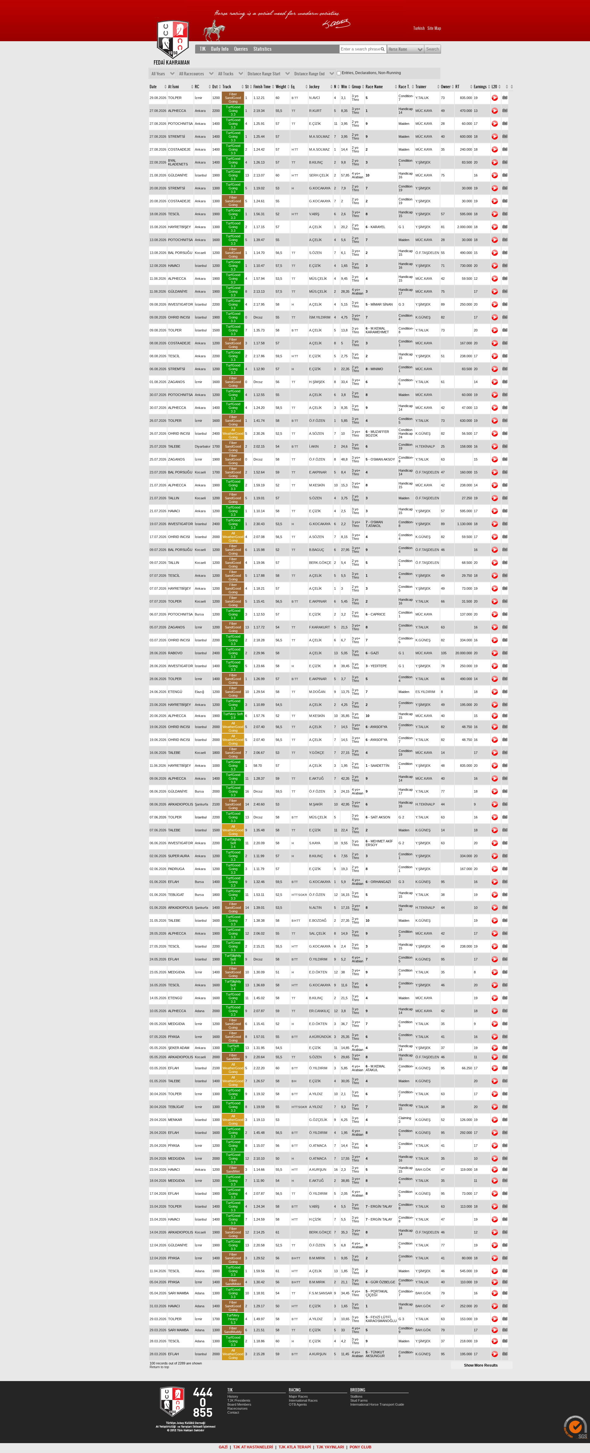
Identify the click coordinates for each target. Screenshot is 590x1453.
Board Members (239, 1404)
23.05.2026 (158, 972)
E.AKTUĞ (316, 778)
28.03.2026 (158, 1341)
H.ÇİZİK (315, 1219)
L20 (494, 86)
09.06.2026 (158, 778)
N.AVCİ (314, 98)
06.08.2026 (158, 369)
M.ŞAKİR (316, 804)
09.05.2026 (158, 1024)
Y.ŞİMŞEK (423, 162)
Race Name (374, 86)
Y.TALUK (422, 98)
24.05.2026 (158, 959)
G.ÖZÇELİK (318, 1120)
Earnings (480, 86)
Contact (233, 1412)
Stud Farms (359, 1400)
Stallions (356, 1396)
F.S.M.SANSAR (320, 1293)
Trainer (420, 86)
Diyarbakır (202, 446)
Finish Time (262, 86)
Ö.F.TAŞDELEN (427, 253)
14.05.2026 (158, 998)
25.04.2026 (158, 1145)
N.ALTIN (315, 907)
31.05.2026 (158, 920)
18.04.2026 (158, 1180)
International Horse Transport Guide (377, 1404)
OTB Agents (298, 1404)
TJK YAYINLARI (330, 1447)
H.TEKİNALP (425, 446)
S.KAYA (314, 843)
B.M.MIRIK (317, 1258)
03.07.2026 (158, 640)
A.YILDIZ (316, 1094)
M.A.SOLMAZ (319, 136)
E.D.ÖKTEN (318, 972)
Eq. (293, 86)
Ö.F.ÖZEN (317, 420)
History (232, 1396)
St (247, 86)
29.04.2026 (158, 1120)
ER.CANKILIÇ (319, 1011)
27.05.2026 (158, 946)
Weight (281, 86)
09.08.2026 (158, 304)
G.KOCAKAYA (319, 188)
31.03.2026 (158, 1306)
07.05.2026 (158, 1037)
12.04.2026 (158, 1245)
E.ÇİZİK (315, 123)
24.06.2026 (158, 692)
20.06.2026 (158, 716)
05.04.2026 (158, 1282)
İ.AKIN (314, 446)
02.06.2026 (158, 856)
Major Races (298, 1396)
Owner (445, 86)
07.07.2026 (158, 575)
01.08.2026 (158, 382)
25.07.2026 (158, 446)
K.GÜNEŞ (423, 317)
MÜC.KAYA (423, 111)
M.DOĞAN (317, 692)
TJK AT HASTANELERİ (253, 1447)
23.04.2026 (158, 1169)
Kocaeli (200, 253)
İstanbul (200, 175)
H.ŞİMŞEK (317, 382)
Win (344, 86)
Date (153, 86)
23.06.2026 (158, 705)
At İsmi (173, 86)
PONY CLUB (361, 1447)
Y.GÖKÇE (316, 752)
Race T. (404, 86)
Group (356, 86)
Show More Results (481, 1365)
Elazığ (199, 692)
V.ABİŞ (314, 214)
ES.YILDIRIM (425, 692)
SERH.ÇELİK (319, 175)
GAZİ (223, 1447)
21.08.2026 (158, 175)
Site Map (434, 28)
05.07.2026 (158, 627)
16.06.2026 (158, 752)
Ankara (200, 111)
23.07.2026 (158, 472)
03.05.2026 (158, 1068)
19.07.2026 (158, 524)
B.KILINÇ (316, 162)
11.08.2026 (158, 278)
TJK (203, 49)
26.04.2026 (158, 1132)
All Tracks (226, 74)
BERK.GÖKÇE (320, 562)
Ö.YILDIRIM (318, 959)
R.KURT (315, 111)
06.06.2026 (158, 843)
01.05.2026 (158, 1081)
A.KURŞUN (317, 1169)
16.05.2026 (158, 985)
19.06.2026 (158, 727)
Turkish (419, 28)
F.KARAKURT (319, 627)
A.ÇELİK (315, 227)
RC (197, 86)
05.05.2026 (158, 1048)
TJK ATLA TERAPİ (295, 1447)
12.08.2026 (158, 265)
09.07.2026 (158, 550)
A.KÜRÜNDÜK (320, 1037)
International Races (303, 1400)
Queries (241, 49)
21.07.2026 (158, 485)
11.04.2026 (158, 1271)
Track (226, 86)
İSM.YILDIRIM (319, 317)
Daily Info (220, 49)
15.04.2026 (158, 1206)
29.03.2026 (158, 1319)
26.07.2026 (158, 420)
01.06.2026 (158, 882)
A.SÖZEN (316, 433)
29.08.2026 (158, 98)
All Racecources (191, 74)
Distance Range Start (264, 74)
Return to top (159, 1367)
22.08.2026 (158, 162)
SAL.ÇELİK (317, 933)
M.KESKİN (317, 485)
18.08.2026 (158, 214)
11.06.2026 (158, 765)
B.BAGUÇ (316, 550)
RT (457, 86)
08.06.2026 (158, 791)
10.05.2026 (158, 1011)
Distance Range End (309, 74)
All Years (158, 74)
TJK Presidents (238, 1400)
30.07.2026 (158, 395)
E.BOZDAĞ (318, 920)
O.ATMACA (317, 1145)
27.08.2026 (158, 111)
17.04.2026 (158, 1193)
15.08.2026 (158, 227)
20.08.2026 (158, 188)
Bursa (199, 614)
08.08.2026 (158, 343)
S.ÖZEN (315, 253)
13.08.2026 (158, 240)
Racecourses (237, 1408)
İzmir (198, 98)
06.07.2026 (158, 614)
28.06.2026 (158, 653)
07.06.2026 (158, 830)
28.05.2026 (158, 933)
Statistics (263, 49)
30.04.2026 (158, 1094)
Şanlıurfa (201, 804)
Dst (215, 86)
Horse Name (398, 49)
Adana (199, 1011)
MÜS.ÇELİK (318, 278)
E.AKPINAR (318, 472)
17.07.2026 (158, 537)
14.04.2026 (158, 1232)
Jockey (314, 86)
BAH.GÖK (423, 1169)
